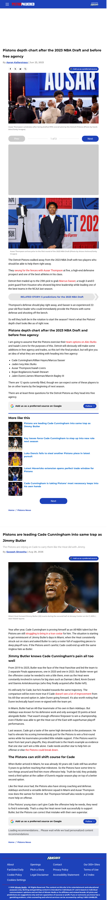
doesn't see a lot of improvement (73, 693)
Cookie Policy (14, 874)
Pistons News (24, 510)
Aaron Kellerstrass (17, 62)
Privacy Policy (60, 869)
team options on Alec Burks (81, 341)
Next (90, 138)
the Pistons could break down (41, 749)
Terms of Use (91, 869)
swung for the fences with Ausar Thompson (38, 270)
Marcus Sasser (67, 280)
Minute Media (21, 887)
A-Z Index (89, 874)
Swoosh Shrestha (16, 552)
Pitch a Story (37, 869)
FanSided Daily (15, 869)
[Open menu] (7, 4)
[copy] (25, 69)
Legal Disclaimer (39, 874)
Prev (16, 138)
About (10, 864)
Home (11, 510)
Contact (57, 864)
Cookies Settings (16, 879)
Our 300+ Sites (92, 864)
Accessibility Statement (66, 874)
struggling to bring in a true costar (44, 633)
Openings (35, 864)
